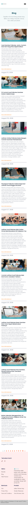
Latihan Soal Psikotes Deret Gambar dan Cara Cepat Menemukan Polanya (13, 324)
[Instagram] (4, 461)
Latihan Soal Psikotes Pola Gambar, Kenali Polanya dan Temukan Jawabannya (13, 371)
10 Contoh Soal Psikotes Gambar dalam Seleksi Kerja (12, 93)
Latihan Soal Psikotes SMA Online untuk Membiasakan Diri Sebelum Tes (13, 230)
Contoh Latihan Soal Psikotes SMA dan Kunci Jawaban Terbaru (12, 276)
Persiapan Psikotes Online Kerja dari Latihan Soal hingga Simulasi (13, 184)
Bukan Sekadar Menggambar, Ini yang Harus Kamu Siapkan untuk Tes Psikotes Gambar (13, 417)
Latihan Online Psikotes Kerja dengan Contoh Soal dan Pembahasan (13, 139)
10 (22, 451)
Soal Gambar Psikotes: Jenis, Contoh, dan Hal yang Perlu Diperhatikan (13, 46)
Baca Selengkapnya (6, 68)
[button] (25, 4)
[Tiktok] (2, 461)
